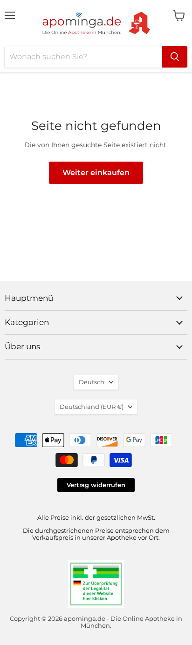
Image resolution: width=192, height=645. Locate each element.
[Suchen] (174, 57)
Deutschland (91, 406)
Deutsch (91, 382)
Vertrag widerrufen (96, 485)
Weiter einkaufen (96, 172)
